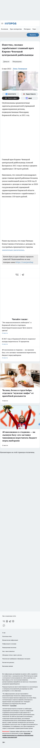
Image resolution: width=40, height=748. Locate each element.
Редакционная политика (9, 647)
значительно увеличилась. (13, 250)
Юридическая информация (10, 640)
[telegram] (24, 274)
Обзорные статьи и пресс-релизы (12, 655)
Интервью (27, 29)
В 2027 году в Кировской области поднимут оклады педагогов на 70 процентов (19, 341)
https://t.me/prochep (24, 262)
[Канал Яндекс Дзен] (10, 98)
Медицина (17, 61)
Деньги (6, 61)
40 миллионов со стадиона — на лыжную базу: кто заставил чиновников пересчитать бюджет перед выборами (19, 354)
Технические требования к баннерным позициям (16, 658)
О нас (4, 632)
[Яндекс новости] (29, 94)
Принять (33, 35)
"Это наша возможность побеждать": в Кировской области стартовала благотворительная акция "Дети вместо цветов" (17, 327)
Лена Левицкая (20, 69)
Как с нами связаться (8, 651)
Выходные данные (7, 666)
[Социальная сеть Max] (29, 98)
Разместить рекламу (8, 662)
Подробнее (13, 705)
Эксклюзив (4, 29)
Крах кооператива (16, 29)
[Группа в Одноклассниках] (7, 621)
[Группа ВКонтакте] (10, 94)
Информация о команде (9, 644)
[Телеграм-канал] (10, 621)
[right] (38, 29)
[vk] (17, 274)
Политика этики (7, 636)
